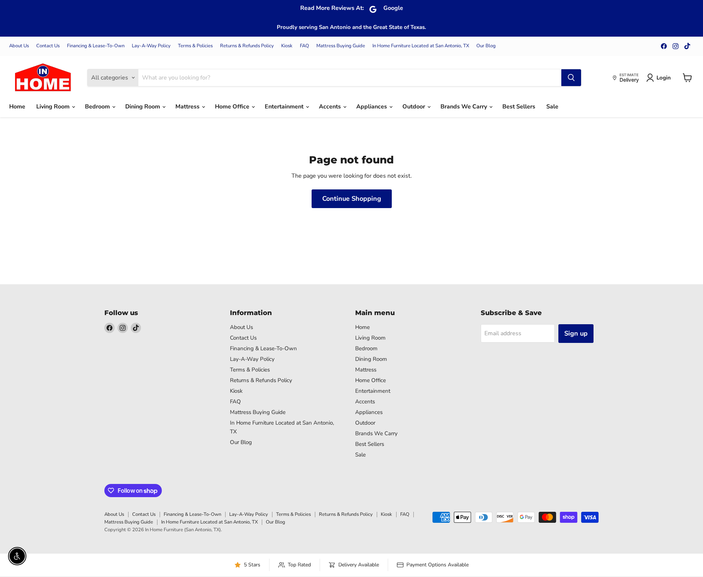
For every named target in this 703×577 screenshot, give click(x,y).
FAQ (304, 46)
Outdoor (414, 107)
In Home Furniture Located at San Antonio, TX (420, 46)
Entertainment (285, 107)
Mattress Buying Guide (340, 46)
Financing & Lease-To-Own (95, 46)
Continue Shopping (351, 198)
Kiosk (287, 46)
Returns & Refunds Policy (247, 46)
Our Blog (486, 46)
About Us (19, 46)
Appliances (372, 107)
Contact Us (48, 46)
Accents (330, 107)
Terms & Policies (195, 46)
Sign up (576, 333)
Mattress (188, 107)
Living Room (53, 107)
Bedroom (98, 107)
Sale (552, 107)
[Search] (571, 77)
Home (17, 107)
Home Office (233, 107)
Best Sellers (518, 107)
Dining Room (143, 107)
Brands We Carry (464, 107)
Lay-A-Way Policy (151, 46)
